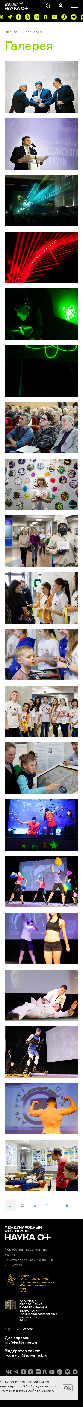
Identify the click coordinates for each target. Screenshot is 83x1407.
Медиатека (34, 32)
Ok (67, 1388)
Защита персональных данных (29, 1260)
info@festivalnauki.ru (21, 1342)
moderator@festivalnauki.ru (26, 1355)
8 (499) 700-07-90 (19, 1329)
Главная (11, 32)
